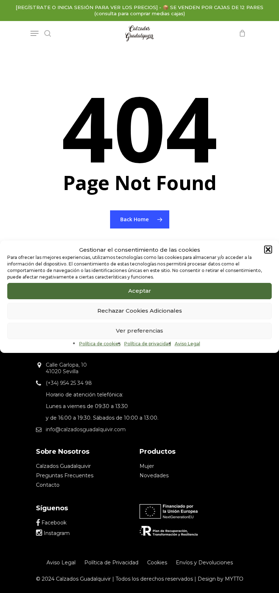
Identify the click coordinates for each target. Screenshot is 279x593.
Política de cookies (100, 343)
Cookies (157, 562)
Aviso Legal (187, 343)
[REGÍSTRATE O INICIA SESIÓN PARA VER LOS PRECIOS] (87, 7)
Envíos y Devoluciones (204, 562)
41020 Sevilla (62, 371)
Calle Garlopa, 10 (66, 365)
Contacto (48, 485)
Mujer (147, 466)
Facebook (53, 522)
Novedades (154, 475)
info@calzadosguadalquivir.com (86, 429)
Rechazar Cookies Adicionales (139, 310)
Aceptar (139, 290)
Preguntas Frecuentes (64, 475)
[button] (268, 249)
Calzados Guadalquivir (63, 466)
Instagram (56, 533)
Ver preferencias (139, 330)
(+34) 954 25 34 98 (69, 383)
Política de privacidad (147, 343)
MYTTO (234, 579)
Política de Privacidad (111, 562)
